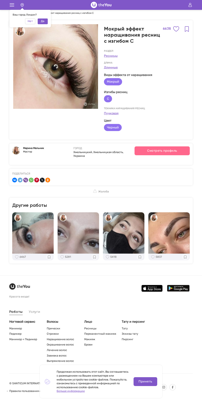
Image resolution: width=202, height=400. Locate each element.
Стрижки (53, 333)
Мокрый (113, 81)
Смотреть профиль (162, 150)
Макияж (89, 339)
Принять (145, 381)
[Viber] (25, 180)
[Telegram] (20, 180)
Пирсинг (127, 339)
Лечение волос (57, 350)
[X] (42, 180)
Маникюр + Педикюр (23, 339)
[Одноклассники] (47, 180)
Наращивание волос (60, 339)
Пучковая (111, 113)
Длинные (111, 67)
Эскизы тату (130, 333)
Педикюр (15, 333)
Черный (113, 127)
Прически (53, 328)
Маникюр (15, 328)
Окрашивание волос (60, 344)
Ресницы (111, 56)
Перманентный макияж (100, 333)
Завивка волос (57, 355)
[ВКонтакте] (14, 180)
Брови (88, 344)
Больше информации (71, 391)
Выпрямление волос (60, 361)
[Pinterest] (36, 180)
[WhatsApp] (31, 180)
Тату (125, 328)
